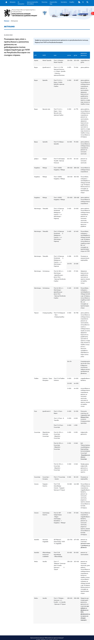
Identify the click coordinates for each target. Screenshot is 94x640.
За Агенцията (21, 3)
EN (83, 2)
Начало (6, 21)
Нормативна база (53, 3)
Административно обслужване (32, 3)
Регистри (44, 2)
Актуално (12, 2)
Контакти (64, 2)
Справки (71, 2)
